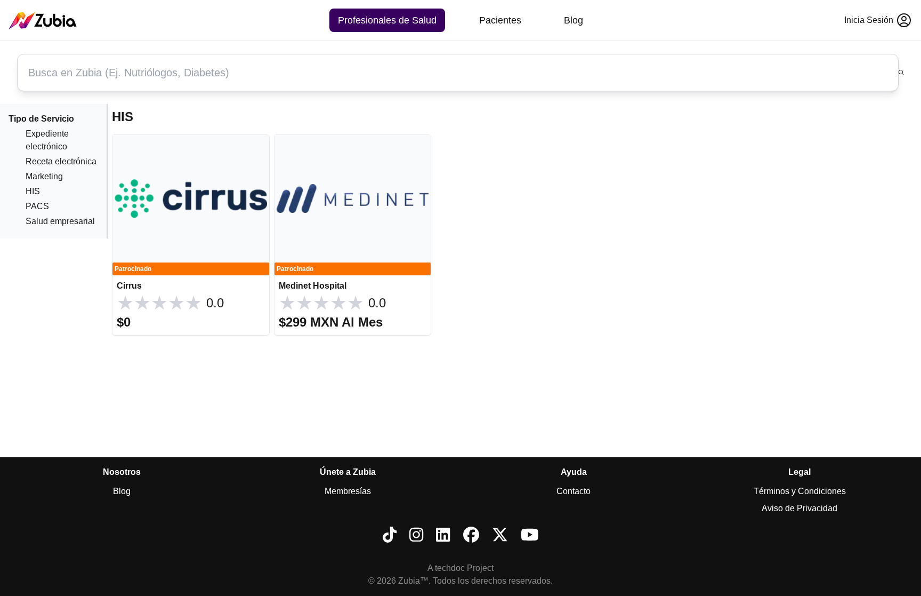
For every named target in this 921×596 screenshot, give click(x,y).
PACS (37, 206)
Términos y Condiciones (800, 491)
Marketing (44, 176)
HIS (33, 191)
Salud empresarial (60, 221)
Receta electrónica (61, 161)
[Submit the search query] (901, 72)
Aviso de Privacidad (799, 508)
